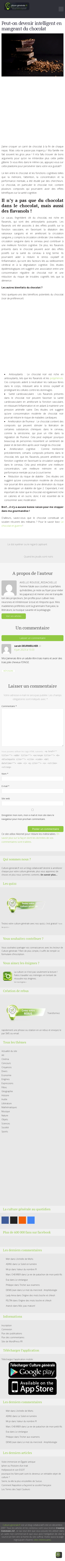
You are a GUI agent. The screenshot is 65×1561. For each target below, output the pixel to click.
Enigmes (6, 1079)
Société (5, 1127)
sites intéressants (42, 1539)
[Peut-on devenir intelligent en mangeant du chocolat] (32, 54)
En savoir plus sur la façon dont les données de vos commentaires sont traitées (30, 837)
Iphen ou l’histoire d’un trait (15, 1465)
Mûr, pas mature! (26, 1305)
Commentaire (9, 706)
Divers (4, 1071)
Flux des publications (12, 1333)
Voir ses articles (13, 616)
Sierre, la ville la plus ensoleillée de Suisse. (22, 1481)
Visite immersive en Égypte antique (18, 1461)
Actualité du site (9, 1051)
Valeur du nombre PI (27, 1269)
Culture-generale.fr (12, 1525)
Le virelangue (21, 1279)
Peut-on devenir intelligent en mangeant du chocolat (32, 26)
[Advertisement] (32, 112)
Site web (6, 798)
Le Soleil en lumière (27, 1264)
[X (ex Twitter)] (13, 1220)
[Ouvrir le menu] (61, 9)
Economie (6, 1075)
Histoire (5, 1095)
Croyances (7, 1067)
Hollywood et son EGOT (13, 1469)
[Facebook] (5, 1220)
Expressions (7, 1083)
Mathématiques (9, 1107)
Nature (5, 1115)
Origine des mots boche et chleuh (38, 1295)
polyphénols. (56, 378)
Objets (5, 1119)
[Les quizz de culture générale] (24, 905)
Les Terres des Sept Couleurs (16, 1489)
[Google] (31, 1220)
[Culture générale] (17, 6)
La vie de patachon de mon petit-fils (44, 1274)
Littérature (7, 1103)
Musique (6, 1111)
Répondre (8, 671)
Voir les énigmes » (20, 982)
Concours (6, 1063)
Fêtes (4, 1087)
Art (3, 1055)
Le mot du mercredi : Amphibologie (40, 1290)
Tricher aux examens (30, 1284)
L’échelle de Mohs (24, 1258)
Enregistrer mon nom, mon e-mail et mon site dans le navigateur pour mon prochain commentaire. (28, 817)
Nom (5, 773)
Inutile (4, 1099)
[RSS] (22, 1220)
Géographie (7, 1091)
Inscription (7, 1325)
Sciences (6, 1123)
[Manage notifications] (57, 1554)
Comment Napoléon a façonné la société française (26, 1485)
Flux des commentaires (13, 1337)
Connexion (7, 1329)
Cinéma (5, 1059)
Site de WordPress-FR (12, 1341)
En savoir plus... (49, 874)
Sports (5, 1131)
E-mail (5, 786)
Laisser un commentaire (33, 638)
